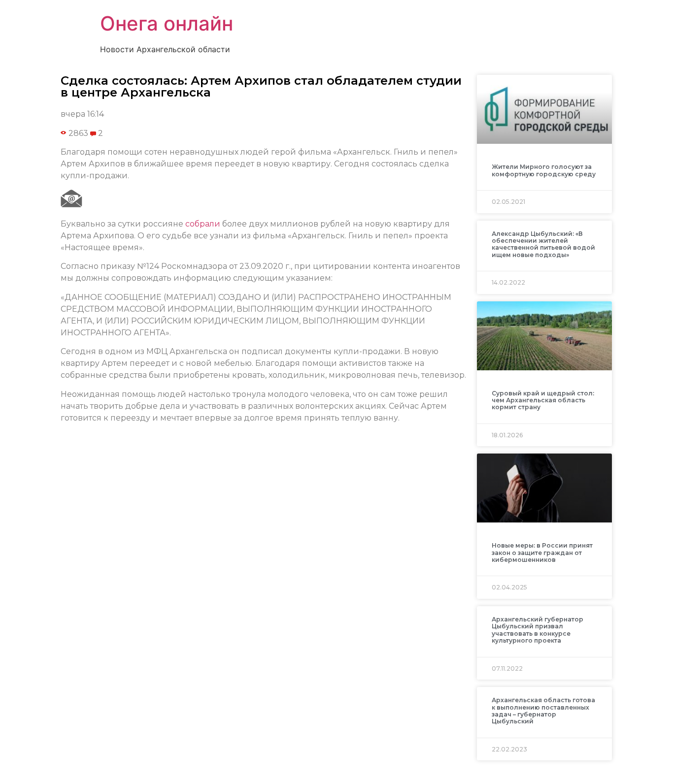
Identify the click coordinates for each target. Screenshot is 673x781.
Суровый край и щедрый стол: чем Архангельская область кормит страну (543, 400)
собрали (202, 223)
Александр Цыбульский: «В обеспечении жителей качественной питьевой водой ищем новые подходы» (543, 244)
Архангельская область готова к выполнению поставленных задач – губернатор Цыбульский (543, 710)
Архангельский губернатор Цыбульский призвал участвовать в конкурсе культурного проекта (537, 630)
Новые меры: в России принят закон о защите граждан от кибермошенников (542, 552)
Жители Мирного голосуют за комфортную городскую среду (544, 170)
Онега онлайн (166, 23)
